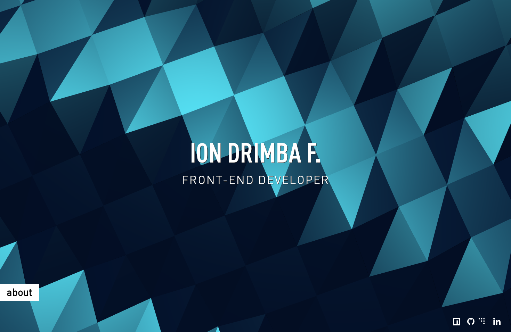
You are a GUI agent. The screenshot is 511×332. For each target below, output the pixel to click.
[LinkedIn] (497, 321)
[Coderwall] (481, 320)
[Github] (470, 321)
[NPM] (456, 321)
